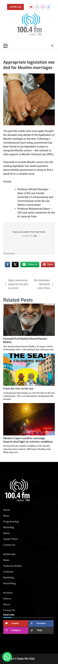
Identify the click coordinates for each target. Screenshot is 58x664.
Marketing (8, 527)
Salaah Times (10, 539)
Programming (11, 521)
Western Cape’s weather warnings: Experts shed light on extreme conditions (28, 440)
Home (6, 510)
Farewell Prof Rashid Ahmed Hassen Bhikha (25, 340)
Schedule (8, 571)
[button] (7, 657)
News (6, 515)
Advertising (9, 583)
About (6, 533)
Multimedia (9, 554)
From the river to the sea (18, 388)
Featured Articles (12, 566)
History (7, 598)
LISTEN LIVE (15, 7)
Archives (8, 592)
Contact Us (9, 544)
